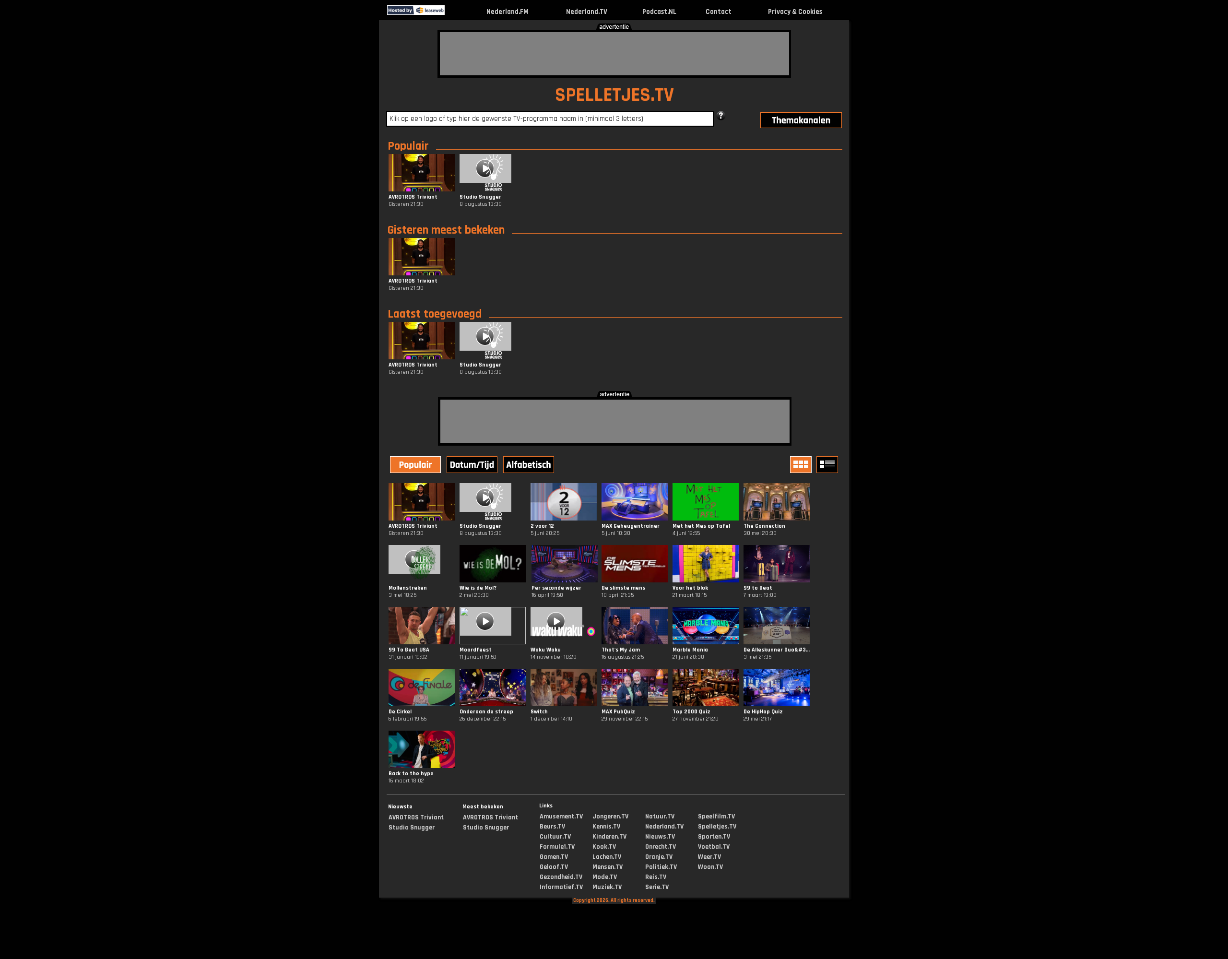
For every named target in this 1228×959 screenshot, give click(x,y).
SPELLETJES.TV (614, 95)
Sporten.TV (714, 836)
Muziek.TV (607, 887)
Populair (408, 146)
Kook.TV (604, 846)
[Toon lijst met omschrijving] (828, 464)
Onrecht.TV (660, 846)
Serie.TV (657, 887)
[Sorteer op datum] (473, 465)
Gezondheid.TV (561, 877)
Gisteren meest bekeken (446, 230)
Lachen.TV (606, 856)
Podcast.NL (659, 11)
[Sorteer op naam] (529, 465)
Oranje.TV (659, 856)
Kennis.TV (606, 826)
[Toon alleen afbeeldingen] (802, 464)
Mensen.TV (607, 867)
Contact (719, 11)
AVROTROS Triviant (416, 817)
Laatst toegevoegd (435, 314)
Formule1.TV (557, 846)
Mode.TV (604, 877)
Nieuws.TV (660, 836)
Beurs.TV (552, 826)
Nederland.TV (586, 11)
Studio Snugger (412, 827)
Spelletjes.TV (717, 826)
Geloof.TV (554, 867)
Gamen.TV (554, 856)
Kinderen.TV (609, 836)
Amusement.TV (561, 816)
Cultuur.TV (555, 836)
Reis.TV (655, 877)
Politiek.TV (661, 867)
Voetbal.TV (714, 846)
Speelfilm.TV (716, 816)
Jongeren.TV (610, 816)
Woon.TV (710, 867)
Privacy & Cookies (795, 11)
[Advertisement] (614, 53)
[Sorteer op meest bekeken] (416, 465)
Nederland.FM (507, 11)
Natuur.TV (659, 816)
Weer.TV (709, 856)
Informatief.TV (561, 887)
